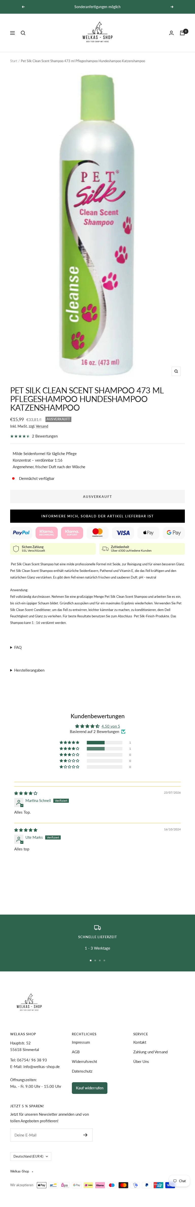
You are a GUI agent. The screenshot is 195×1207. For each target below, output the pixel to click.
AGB (76, 1051)
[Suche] (23, 33)
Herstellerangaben (29, 670)
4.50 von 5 (111, 726)
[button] (70, 742)
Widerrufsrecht (84, 1061)
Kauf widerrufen (89, 1088)
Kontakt (139, 1042)
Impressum (81, 1042)
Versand (42, 426)
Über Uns (141, 1061)
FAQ (18, 647)
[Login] (171, 33)
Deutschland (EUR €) (28, 1156)
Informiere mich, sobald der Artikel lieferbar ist (97, 516)
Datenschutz (82, 1071)
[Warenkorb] (182, 33)
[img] (25, 793)
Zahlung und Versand (150, 1051)
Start (13, 61)
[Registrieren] (85, 1135)
